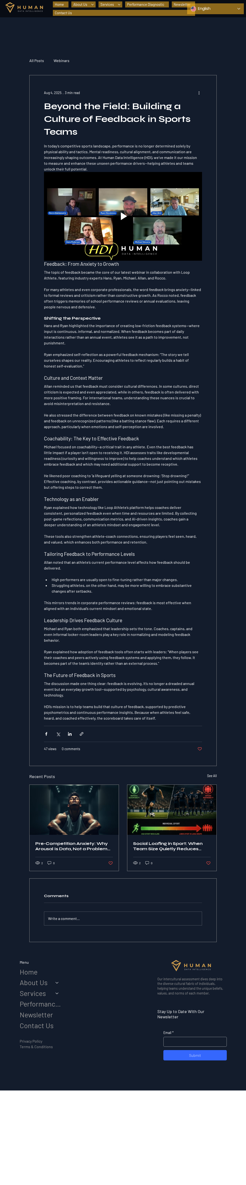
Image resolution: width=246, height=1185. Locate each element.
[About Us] (57, 982)
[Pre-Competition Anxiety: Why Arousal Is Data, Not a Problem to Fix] (74, 810)
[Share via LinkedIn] (70, 734)
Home (28, 972)
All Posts (36, 60)
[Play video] (123, 216)
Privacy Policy (31, 1041)
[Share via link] (81, 734)
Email (168, 1033)
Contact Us (37, 1025)
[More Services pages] (119, 4)
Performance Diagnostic (41, 1004)
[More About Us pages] (92, 4)
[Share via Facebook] (46, 734)
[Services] (57, 993)
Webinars (61, 60)
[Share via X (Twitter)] (58, 734)
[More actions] (199, 92)
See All (212, 776)
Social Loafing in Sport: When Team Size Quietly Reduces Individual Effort (168, 846)
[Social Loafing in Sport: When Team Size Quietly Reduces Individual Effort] (171, 810)
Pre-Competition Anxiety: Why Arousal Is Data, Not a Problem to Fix (71, 846)
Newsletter (36, 1014)
